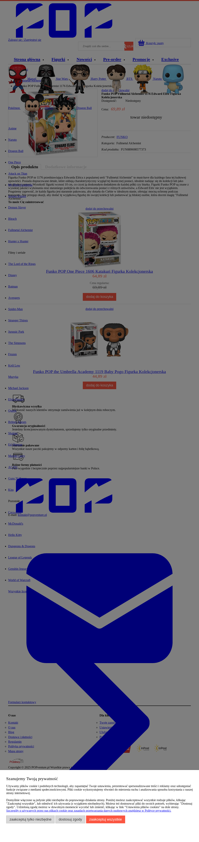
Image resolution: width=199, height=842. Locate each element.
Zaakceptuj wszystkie (105, 819)
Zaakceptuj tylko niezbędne (30, 819)
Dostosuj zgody (70, 819)
